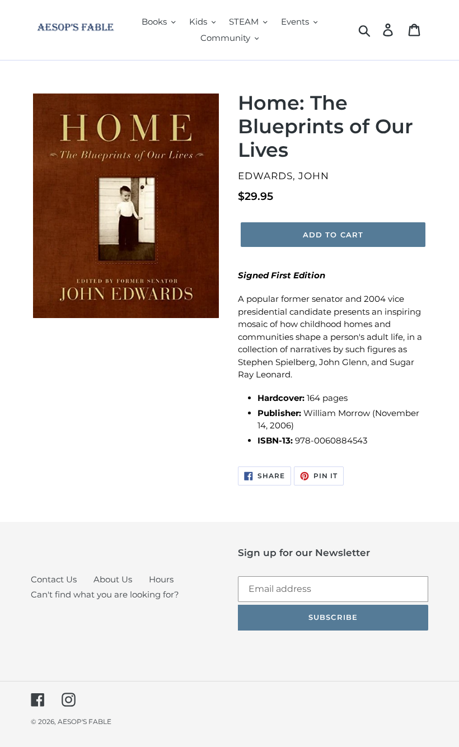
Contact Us (54, 579)
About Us (112, 579)
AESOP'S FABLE (84, 721)
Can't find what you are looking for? (105, 594)
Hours (161, 579)
